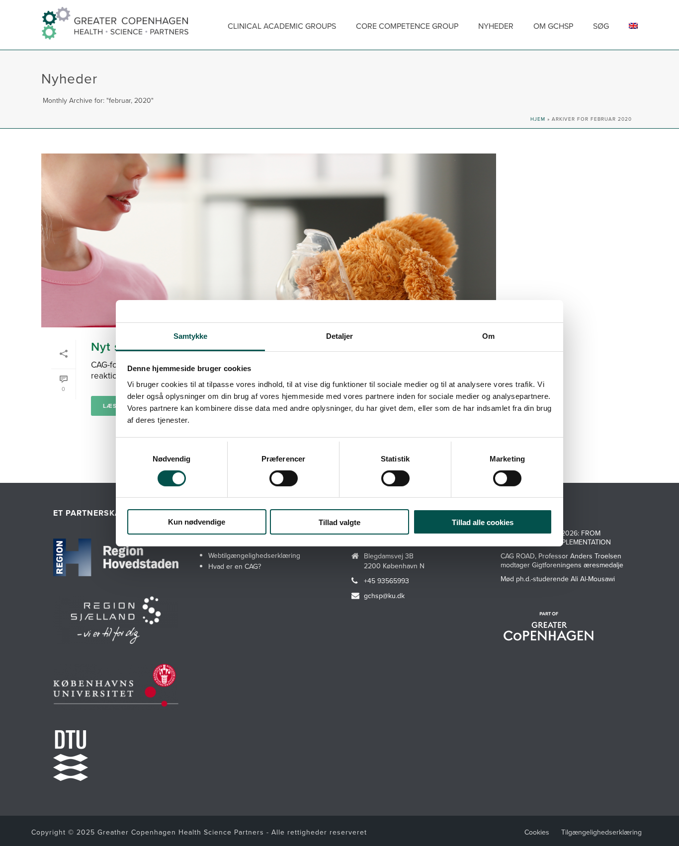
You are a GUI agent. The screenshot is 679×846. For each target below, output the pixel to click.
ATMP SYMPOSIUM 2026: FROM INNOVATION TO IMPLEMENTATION (556, 537)
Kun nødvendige (196, 522)
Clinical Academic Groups (282, 25)
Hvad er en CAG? (234, 566)
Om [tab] (488, 335)
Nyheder (495, 25)
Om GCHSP (553, 25)
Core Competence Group (407, 25)
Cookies (536, 832)
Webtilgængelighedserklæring (254, 555)
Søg (601, 25)
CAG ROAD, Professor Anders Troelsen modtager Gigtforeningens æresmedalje (562, 560)
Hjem (537, 118)
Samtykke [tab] (190, 335)
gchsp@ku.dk (384, 595)
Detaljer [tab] (339, 335)
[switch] (283, 478)
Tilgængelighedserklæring (601, 832)
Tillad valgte (339, 522)
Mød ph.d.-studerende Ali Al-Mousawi (558, 578)
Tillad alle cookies (482, 522)
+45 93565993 (386, 580)
